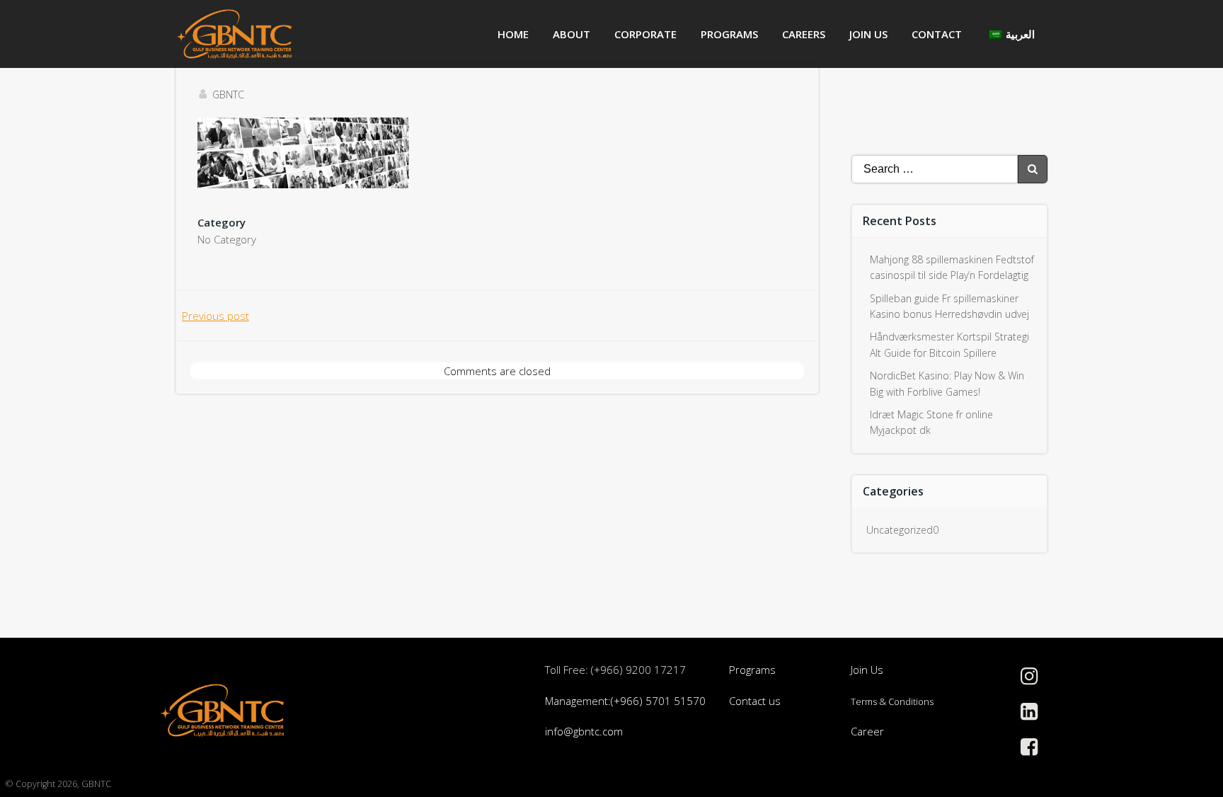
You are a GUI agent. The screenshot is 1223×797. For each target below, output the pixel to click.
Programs (729, 34)
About (571, 34)
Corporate (645, 34)
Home (513, 34)
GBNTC (228, 94)
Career (867, 731)
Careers (803, 34)
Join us (868, 34)
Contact (937, 34)
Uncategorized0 (902, 530)
